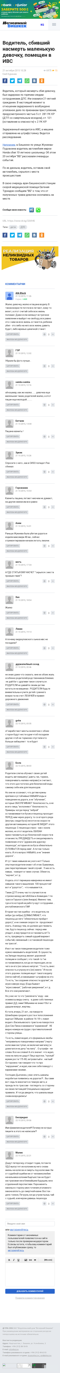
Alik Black (21, 293)
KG (42, 24)
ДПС (22, 227)
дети (13, 227)
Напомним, (9, 144)
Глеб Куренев (10, 74)
